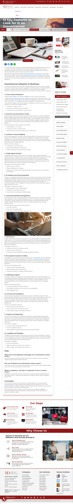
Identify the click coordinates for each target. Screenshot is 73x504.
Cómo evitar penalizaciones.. (65, 66)
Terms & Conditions (27, 484)
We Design (31, 7)
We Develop (38, 7)
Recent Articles (26, 476)
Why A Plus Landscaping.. (65, 76)
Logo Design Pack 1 (61, 99)
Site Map (24, 489)
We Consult (24, 7)
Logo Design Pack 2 (62, 102)
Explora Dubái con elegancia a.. (66, 62)
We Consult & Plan (44, 475)
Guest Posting (43, 488)
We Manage (52, 7)
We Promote (45, 7)
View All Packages (61, 116)
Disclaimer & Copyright (28, 483)
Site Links (24, 488)
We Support (60, 7)
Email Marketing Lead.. (64, 476)
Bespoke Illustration (62, 113)
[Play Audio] (50, 58)
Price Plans (42, 484)
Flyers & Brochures (61, 106)
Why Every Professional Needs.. (65, 71)
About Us (17, 7)
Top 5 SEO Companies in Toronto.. (65, 58)
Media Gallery (42, 486)
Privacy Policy (25, 480)
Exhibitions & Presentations (60, 109)
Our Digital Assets (26, 478)
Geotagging (42, 489)
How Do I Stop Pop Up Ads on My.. (66, 485)
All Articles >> (60, 493)
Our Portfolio (25, 475)
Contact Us (18, 11)
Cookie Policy (25, 481)
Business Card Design (62, 104)
